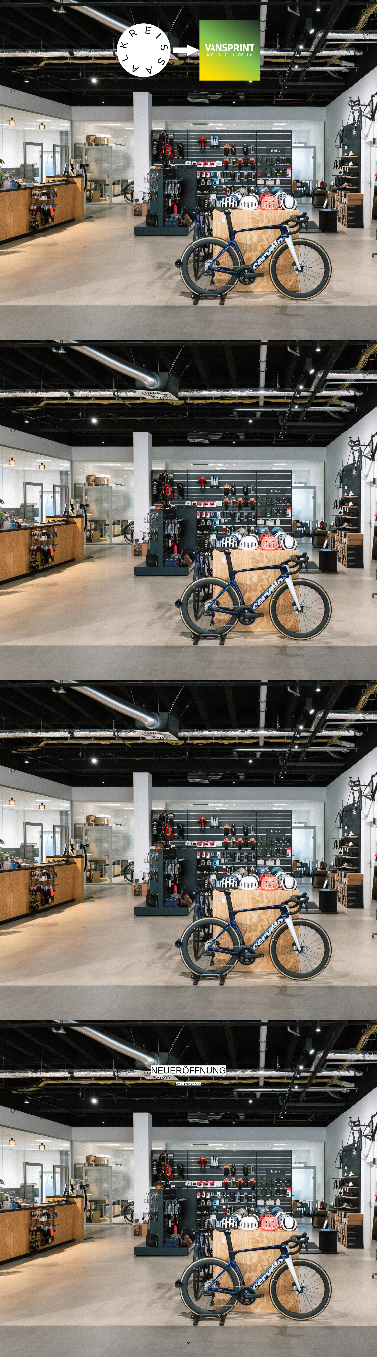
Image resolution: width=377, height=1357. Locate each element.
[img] (188, 73)
